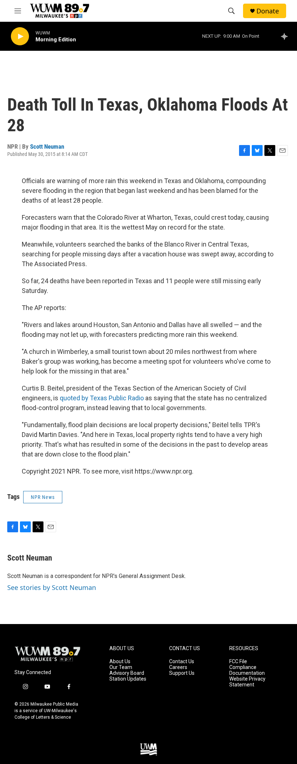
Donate (267, 11)
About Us (119, 661)
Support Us (181, 673)
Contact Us (181, 661)
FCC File (238, 661)
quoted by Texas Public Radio (102, 398)
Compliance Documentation (247, 670)
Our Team (120, 667)
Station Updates (127, 679)
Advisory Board (126, 673)
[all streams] (286, 36)
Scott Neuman (47, 146)
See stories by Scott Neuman (51, 587)
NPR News (43, 497)
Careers (178, 667)
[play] (20, 36)
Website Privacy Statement (247, 681)
